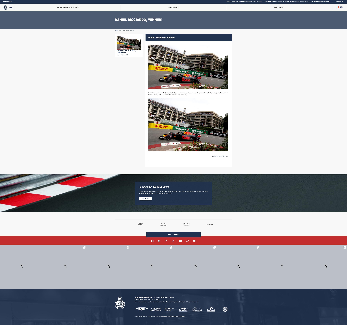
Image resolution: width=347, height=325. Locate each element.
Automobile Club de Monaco (68, 7)
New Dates (249, 2)
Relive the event (227, 2)
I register (146, 198)
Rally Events (173, 7)
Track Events (279, 7)
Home (116, 31)
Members (339, 2)
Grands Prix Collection (271, 2)
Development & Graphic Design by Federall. (173, 316)
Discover (303, 2)
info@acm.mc (139, 300)
